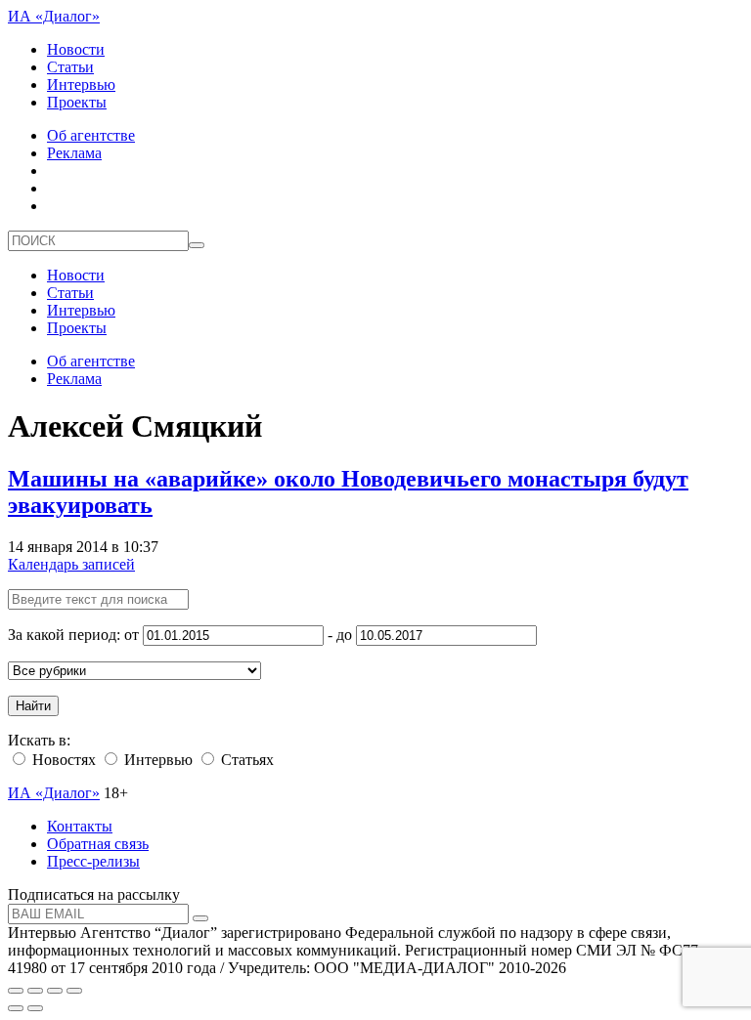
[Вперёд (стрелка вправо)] (35, 1008)
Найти (33, 706)
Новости (76, 49)
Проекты (77, 102)
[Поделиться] (35, 991)
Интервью (81, 84)
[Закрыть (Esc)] (15, 991)
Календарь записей (71, 564)
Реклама (74, 153)
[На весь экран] (55, 991)
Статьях (245, 759)
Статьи (70, 67)
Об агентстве (91, 135)
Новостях (62, 759)
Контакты (79, 826)
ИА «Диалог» (54, 16)
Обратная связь (98, 843)
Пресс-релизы (93, 861)
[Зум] (74, 991)
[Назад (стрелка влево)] (15, 1008)
